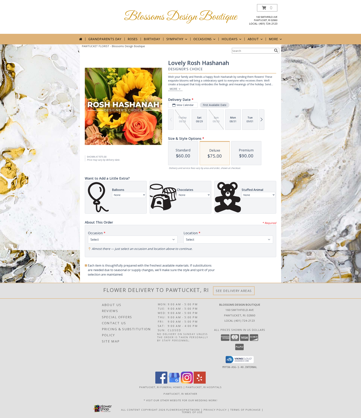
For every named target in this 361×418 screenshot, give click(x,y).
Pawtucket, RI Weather (180, 393)
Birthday (152, 39)
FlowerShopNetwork (183, 409)
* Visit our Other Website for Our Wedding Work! (180, 400)
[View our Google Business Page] (174, 382)
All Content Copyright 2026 (143, 409)
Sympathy (175, 39)
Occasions (202, 39)
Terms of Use (192, 412)
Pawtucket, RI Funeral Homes (161, 387)
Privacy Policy (215, 409)
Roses (133, 39)
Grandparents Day (104, 39)
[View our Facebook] (161, 382)
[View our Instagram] (187, 382)
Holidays (229, 39)
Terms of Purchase (245, 409)
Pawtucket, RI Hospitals (204, 387)
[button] (267, 7)
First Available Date (214, 105)
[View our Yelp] (200, 382)
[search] (276, 50)
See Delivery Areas (234, 291)
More (273, 39)
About (253, 39)
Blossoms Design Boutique (180, 17)
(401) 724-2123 (268, 23)
